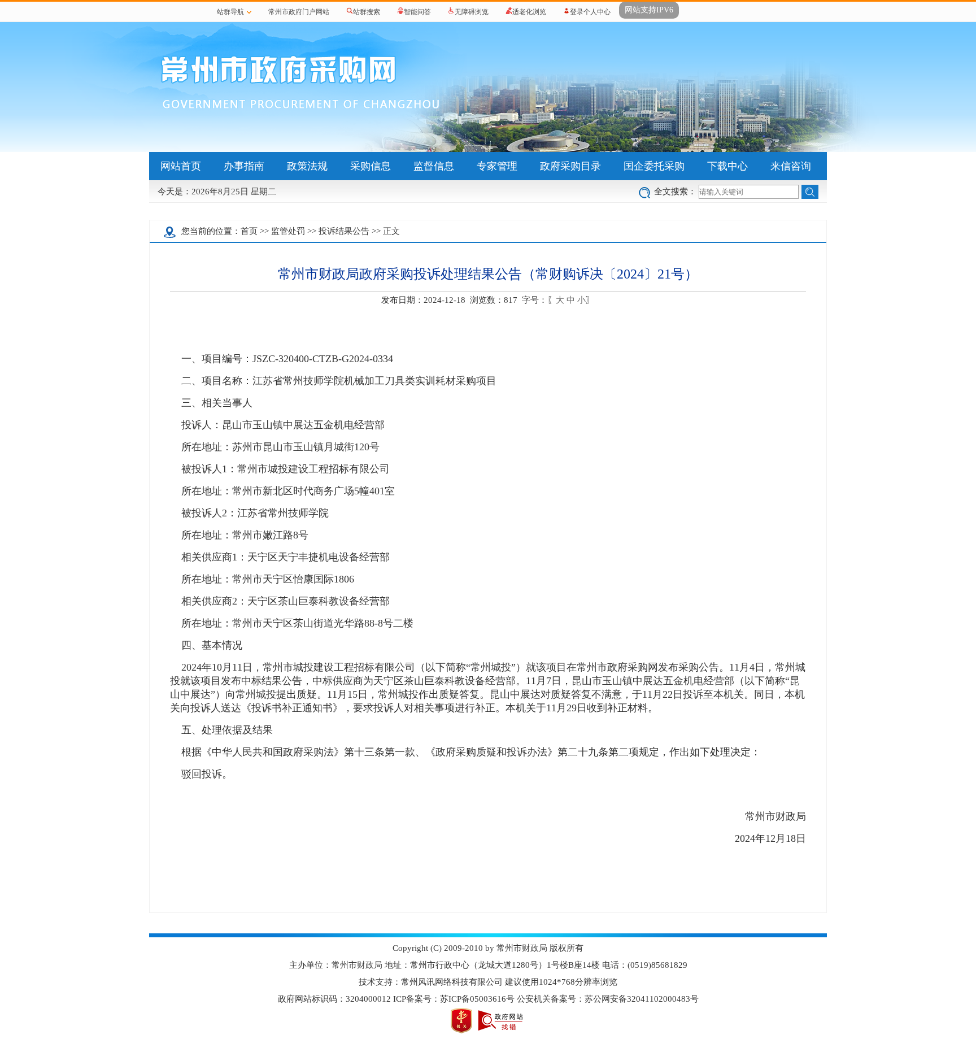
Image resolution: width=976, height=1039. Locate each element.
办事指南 (244, 166)
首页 (249, 231)
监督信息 (433, 166)
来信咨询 (790, 166)
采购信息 (370, 166)
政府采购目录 (570, 166)
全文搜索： (675, 191)
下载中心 (727, 166)
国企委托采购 (654, 166)
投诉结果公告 (344, 231)
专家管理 (497, 166)
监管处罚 (288, 231)
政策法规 (307, 166)
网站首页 (180, 166)
